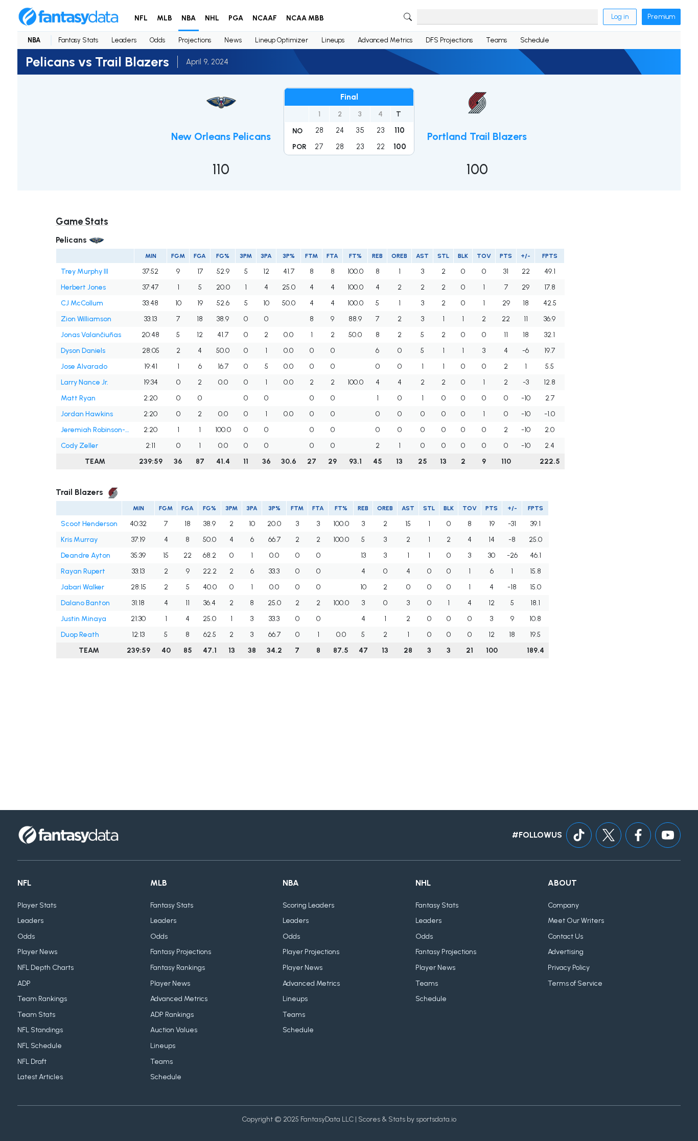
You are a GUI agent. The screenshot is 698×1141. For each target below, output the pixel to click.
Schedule (534, 40)
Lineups (332, 40)
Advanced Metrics (385, 40)
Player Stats (36, 905)
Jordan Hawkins (87, 414)
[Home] (68, 17)
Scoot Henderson (89, 523)
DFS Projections (449, 40)
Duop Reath (80, 634)
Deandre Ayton (85, 555)
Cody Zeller (79, 445)
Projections (194, 40)
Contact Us (565, 936)
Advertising (566, 951)
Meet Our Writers (576, 920)
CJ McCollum (82, 303)
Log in (620, 16)
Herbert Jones (83, 287)
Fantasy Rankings (177, 967)
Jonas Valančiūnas (91, 334)
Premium (661, 16)
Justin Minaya (83, 618)
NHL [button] (212, 18)
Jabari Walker (82, 587)
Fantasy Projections (180, 951)
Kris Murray (79, 539)
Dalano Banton (85, 603)
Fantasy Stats (78, 40)
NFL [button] (141, 18)
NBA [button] (188, 18)
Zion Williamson (86, 319)
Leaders (123, 40)
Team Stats (36, 1014)
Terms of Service (575, 983)
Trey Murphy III (84, 271)
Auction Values (173, 1030)
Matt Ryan (78, 398)
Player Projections (311, 951)
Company (563, 905)
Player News (37, 951)
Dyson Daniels (83, 350)
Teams (496, 40)
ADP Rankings (172, 1014)
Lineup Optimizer (281, 40)
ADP (24, 983)
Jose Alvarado (84, 366)
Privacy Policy (569, 967)
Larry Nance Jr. (84, 382)
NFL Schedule (39, 1045)
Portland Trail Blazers (477, 136)
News (233, 40)
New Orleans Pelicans (221, 136)
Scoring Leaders (308, 905)
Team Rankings (42, 998)
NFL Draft (31, 1061)
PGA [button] (235, 18)
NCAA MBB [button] (305, 18)
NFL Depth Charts (45, 967)
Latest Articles (40, 1077)
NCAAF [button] (264, 18)
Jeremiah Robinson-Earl (95, 429)
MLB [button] (164, 18)
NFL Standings (40, 1030)
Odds (157, 40)
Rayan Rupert (83, 571)
